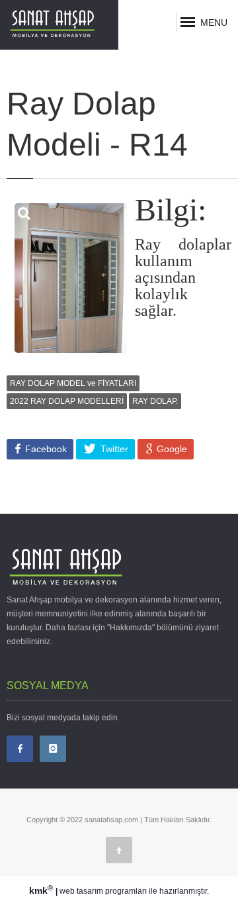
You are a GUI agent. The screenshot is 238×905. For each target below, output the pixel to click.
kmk (41, 890)
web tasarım (81, 891)
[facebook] (20, 749)
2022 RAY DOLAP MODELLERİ (67, 401)
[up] (119, 850)
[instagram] (53, 749)
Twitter (113, 449)
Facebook (44, 449)
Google (170, 449)
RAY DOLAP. (155, 401)
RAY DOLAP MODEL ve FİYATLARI (73, 383)
